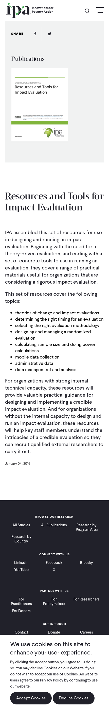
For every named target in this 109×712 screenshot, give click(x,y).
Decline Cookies (73, 698)
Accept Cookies (31, 698)
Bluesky (86, 562)
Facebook (54, 562)
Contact (21, 632)
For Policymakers (54, 601)
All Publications (54, 525)
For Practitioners (21, 601)
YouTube (21, 569)
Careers (86, 632)
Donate (54, 632)
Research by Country (21, 538)
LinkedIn (21, 562)
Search (89, 10)
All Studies (21, 525)
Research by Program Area (87, 527)
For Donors (21, 611)
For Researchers (87, 599)
